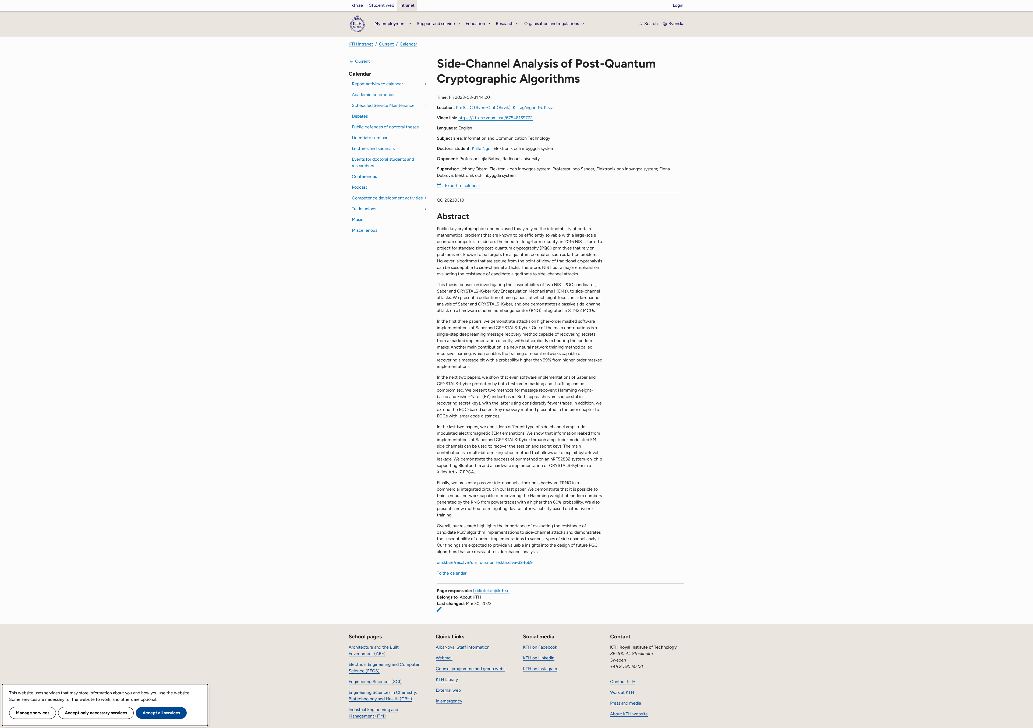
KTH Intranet (361, 44)
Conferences (364, 176)
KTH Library (447, 679)
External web (448, 690)
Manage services (32, 712)
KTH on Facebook (540, 647)
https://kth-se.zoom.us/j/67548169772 (495, 117)
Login (678, 5)
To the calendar (451, 573)
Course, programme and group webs (470, 668)
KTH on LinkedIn (538, 657)
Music (357, 219)
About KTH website (629, 713)
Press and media (625, 703)
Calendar (408, 44)
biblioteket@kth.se (491, 590)
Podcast (359, 187)
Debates (360, 116)
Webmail (444, 657)
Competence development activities (387, 198)
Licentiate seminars (370, 137)
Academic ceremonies (373, 94)
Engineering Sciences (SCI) (375, 681)
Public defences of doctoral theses (385, 126)
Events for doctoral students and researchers (383, 162)
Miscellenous (364, 230)
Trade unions (364, 208)
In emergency (449, 701)
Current (386, 44)
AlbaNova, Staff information (463, 647)
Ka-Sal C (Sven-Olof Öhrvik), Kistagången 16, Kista (504, 107)
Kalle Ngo (481, 148)
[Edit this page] (439, 609)
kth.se (357, 5)
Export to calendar (462, 185)
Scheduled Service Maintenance (383, 105)
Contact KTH (622, 681)
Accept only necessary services (96, 712)
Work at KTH (622, 692)
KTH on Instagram (540, 668)
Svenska (676, 23)
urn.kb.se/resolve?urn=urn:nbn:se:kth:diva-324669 (485, 562)
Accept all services (161, 712)
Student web (381, 5)
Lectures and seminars (373, 148)
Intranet (407, 5)
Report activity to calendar (377, 83)
